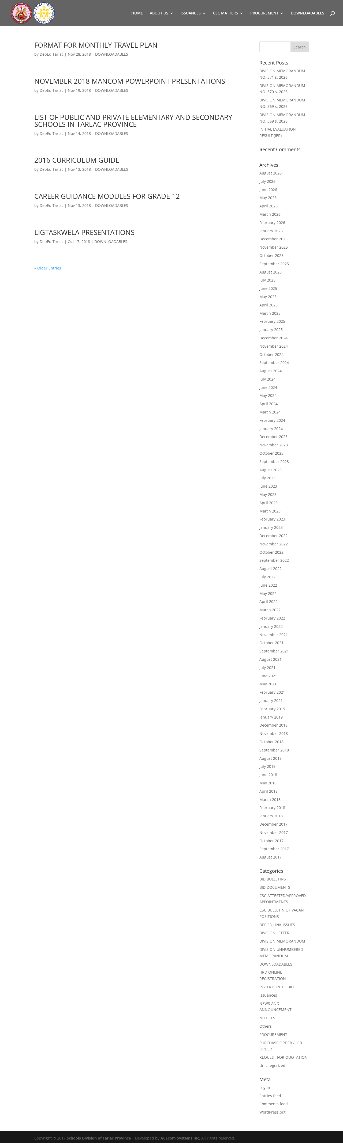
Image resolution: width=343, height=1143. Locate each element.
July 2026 (267, 181)
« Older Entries (47, 268)
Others (265, 1026)
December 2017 (273, 824)
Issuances (268, 995)
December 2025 (273, 238)
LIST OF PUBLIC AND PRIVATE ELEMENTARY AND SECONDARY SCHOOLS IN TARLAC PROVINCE (133, 120)
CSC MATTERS (225, 13)
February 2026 (272, 222)
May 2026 (268, 197)
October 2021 (271, 642)
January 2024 (271, 428)
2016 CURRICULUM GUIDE (76, 160)
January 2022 (271, 626)
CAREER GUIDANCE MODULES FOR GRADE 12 (107, 196)
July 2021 (267, 667)
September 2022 (274, 560)
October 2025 (271, 255)
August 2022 (270, 568)
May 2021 (268, 683)
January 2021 (271, 700)
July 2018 (267, 766)
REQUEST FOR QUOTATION (283, 1057)
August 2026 (270, 173)
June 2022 (268, 585)
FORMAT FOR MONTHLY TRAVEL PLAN (96, 45)
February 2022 (272, 618)
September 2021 (274, 651)
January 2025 (271, 329)
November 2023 (273, 444)
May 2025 (268, 296)
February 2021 (272, 692)
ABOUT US (159, 13)
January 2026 (271, 230)
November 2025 (273, 247)
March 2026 (270, 214)
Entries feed (270, 1095)
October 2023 (271, 453)
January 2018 (271, 815)
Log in (264, 1087)
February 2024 (272, 420)
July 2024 (267, 379)
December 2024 (273, 337)
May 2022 (268, 593)
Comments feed (273, 1103)
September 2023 (274, 461)
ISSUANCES (191, 13)
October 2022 (271, 552)
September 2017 (274, 848)
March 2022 (270, 609)
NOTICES (267, 1017)
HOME (137, 13)
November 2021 (273, 634)
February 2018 (272, 807)
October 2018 (271, 741)
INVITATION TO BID (276, 986)
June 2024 (268, 387)
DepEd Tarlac (52, 54)
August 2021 (270, 659)
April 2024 (268, 403)
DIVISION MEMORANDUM (282, 941)
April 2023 (268, 502)
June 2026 (268, 189)
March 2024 (270, 412)
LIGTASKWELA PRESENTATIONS (84, 232)
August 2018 (270, 758)
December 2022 (273, 535)
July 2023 (267, 477)
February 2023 (272, 519)
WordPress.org (272, 1112)
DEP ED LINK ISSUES (277, 924)
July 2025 (267, 280)
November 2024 (273, 346)
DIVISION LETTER (274, 932)
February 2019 (272, 708)
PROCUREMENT (264, 13)
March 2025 (270, 313)
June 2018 (268, 774)
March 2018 (270, 799)
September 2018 (274, 750)
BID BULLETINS (272, 879)
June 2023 (268, 486)
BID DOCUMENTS (274, 887)
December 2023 (273, 436)
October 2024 (271, 354)
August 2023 (270, 469)
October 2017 (271, 840)
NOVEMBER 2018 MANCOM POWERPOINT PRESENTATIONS (129, 81)
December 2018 (273, 725)
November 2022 (273, 543)
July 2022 (267, 576)
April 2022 (268, 601)
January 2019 (271, 717)
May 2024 (268, 395)
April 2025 (268, 304)
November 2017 (273, 832)
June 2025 (268, 288)
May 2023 (268, 494)
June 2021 (268, 675)
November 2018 (273, 733)
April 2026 (268, 205)
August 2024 (270, 370)
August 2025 (270, 272)
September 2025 (274, 263)
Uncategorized (272, 1065)
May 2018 (268, 782)
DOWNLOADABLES (307, 13)
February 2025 (272, 321)
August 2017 (270, 857)
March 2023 (270, 511)
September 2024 (274, 362)
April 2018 (268, 791)
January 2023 (271, 527)
